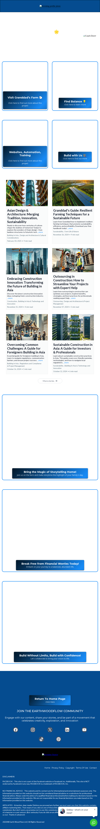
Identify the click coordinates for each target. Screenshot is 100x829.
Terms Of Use (82, 768)
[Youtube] (84, 729)
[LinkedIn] (67, 729)
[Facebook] (15, 729)
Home (47, 768)
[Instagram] (32, 729)
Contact (93, 768)
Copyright (69, 768)
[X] (50, 729)
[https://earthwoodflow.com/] (50, 754)
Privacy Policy (58, 768)
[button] (27, 212)
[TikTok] (41, 739)
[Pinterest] (58, 739)
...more (40, 232)
